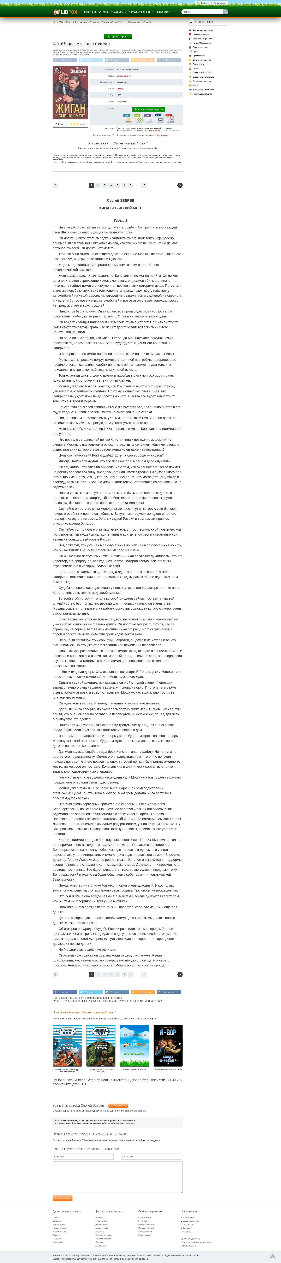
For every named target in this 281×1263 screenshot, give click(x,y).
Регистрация (219, 3)
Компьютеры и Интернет (204, 90)
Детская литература (202, 60)
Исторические (59, 1228)
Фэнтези (99, 1242)
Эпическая (100, 1245)
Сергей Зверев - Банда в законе (168, 1069)
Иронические (59, 1224)
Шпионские (58, 1242)
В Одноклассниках (144, 60)
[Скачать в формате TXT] (149, 122)
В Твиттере (89, 60)
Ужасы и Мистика (103, 1238)
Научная (99, 1231)
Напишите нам (153, 130)
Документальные (200, 47)
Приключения (199, 56)
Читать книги (89, 12)
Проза (195, 51)
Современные (145, 1231)
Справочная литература (203, 77)
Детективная (101, 1224)
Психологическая (103, 1235)
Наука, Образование (202, 43)
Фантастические (146, 1224)
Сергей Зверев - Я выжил (134, 1069)
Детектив (57, 1221)
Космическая (101, 1228)
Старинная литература (203, 81)
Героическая (101, 1221)
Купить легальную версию (148, 109)
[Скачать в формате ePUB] (138, 122)
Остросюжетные (146, 1228)
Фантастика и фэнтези (203, 30)
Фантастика (161, 12)
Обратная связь (188, 1245)
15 (144, 185)
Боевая (98, 1217)
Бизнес (196, 68)
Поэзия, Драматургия (202, 94)
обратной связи (140, 1259)
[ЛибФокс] (65, 12)
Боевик (119, 89)
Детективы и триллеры (111, 12)
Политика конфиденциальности (196, 1242)
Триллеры (57, 1238)
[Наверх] (273, 1257)
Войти (204, 3)
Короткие (142, 1221)
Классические (59, 1231)
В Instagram (115, 60)
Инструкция (162, 135)
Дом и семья (198, 64)
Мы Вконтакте (169, 60)
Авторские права (117, 36)
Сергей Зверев (123, 76)
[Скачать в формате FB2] (127, 122)
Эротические (144, 1235)
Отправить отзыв (62, 1198)
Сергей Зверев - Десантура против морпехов (67, 1070)
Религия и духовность (203, 73)
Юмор (195, 85)
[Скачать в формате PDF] (170, 122)
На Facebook (64, 60)
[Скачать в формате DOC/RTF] (159, 122)
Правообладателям (190, 1238)
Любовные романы (139, 12)
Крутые (56, 1235)
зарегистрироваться (86, 1123)
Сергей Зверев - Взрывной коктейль (101, 1070)
